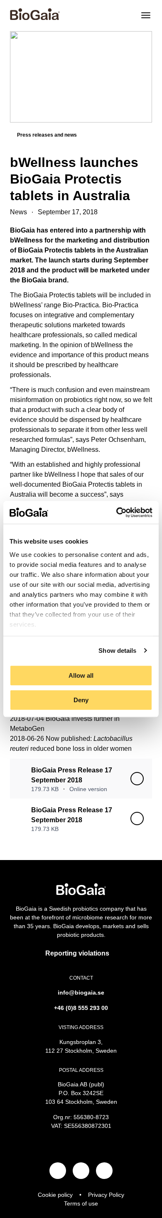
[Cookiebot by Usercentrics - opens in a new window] (116, 512)
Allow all (81, 675)
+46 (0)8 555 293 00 (81, 1008)
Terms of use (81, 1203)
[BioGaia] (35, 18)
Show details (117, 650)
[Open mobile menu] (146, 15)
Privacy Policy (106, 1194)
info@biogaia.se (81, 992)
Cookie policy (55, 1194)
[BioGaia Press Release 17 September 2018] (137, 778)
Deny (81, 699)
